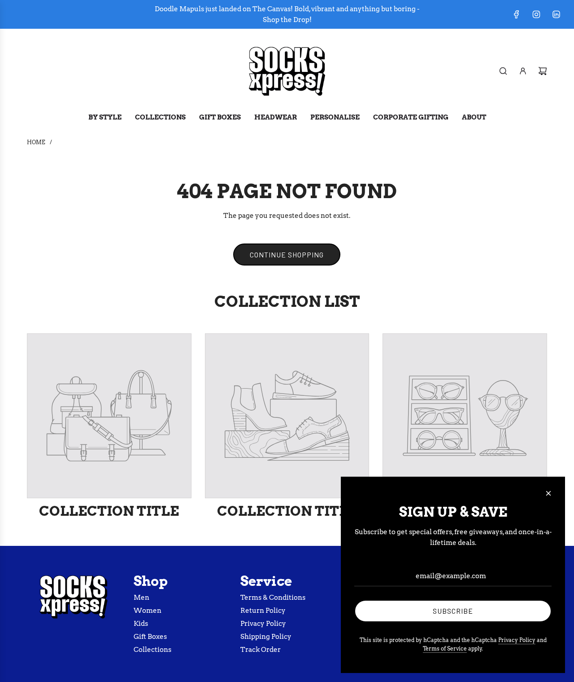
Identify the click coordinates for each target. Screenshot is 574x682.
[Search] (503, 71)
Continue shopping (287, 254)
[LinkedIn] (556, 14)
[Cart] (542, 71)
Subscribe (453, 611)
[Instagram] (536, 14)
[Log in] (523, 71)
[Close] (548, 493)
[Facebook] (516, 14)
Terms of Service (445, 648)
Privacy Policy (516, 640)
